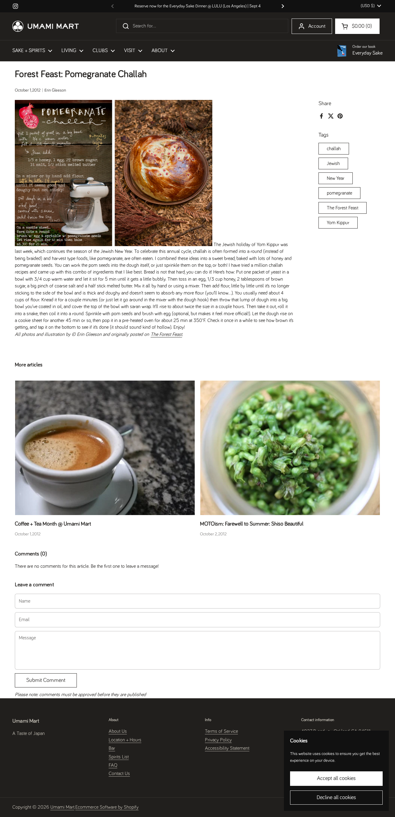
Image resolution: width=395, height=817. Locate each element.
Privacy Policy (218, 739)
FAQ (113, 765)
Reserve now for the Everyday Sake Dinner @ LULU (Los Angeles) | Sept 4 (198, 6)
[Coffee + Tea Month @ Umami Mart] (105, 447)
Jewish (333, 163)
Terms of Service (221, 731)
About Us (118, 731)
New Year (335, 178)
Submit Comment (45, 680)
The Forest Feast (342, 207)
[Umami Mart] (45, 26)
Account (317, 26)
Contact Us (119, 773)
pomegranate (339, 193)
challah (334, 148)
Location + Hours (125, 739)
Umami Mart (62, 807)
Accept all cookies (336, 778)
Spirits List (119, 756)
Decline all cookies (336, 797)
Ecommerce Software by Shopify (107, 807)
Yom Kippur (338, 222)
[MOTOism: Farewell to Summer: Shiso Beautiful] (290, 447)
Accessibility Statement (227, 748)
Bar (112, 748)
